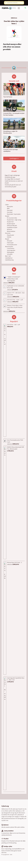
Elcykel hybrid (11, 224)
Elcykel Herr (10, 222)
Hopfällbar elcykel (12, 227)
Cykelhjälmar (8, 258)
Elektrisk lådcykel (12, 225)
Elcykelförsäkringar (10, 177)
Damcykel (9, 210)
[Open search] (25, 8)
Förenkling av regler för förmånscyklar (10, 132)
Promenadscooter (12, 244)
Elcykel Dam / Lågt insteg (14, 220)
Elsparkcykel (10, 235)
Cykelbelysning (9, 260)
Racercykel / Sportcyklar (14, 214)
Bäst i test (8, 256)
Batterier (9, 229)
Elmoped (9, 241)
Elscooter (7, 233)
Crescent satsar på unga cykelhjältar (10, 150)
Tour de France (7, 97)
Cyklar (7, 204)
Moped (7, 239)
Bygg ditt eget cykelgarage (12, 175)
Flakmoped (10, 243)
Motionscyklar (9, 246)
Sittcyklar (9, 254)
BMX (8, 208)
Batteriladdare (11, 231)
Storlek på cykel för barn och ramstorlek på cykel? (13, 186)
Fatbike (9, 237)
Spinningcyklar (11, 250)
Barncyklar (10, 206)
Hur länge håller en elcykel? (12, 179)
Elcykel (7, 216)
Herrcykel (9, 212)
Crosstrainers (10, 248)
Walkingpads (10, 252)
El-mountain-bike (12, 218)
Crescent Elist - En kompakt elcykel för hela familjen (13, 114)
